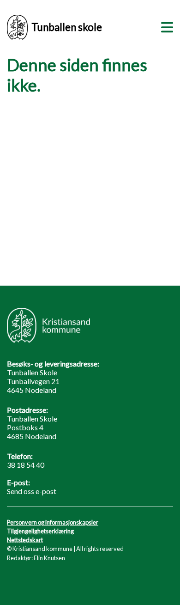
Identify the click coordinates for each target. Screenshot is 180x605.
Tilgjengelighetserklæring (40, 531)
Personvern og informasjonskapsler (52, 522)
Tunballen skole (66, 27)
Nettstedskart (25, 540)
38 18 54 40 (25, 464)
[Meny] (165, 25)
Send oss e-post (31, 491)
